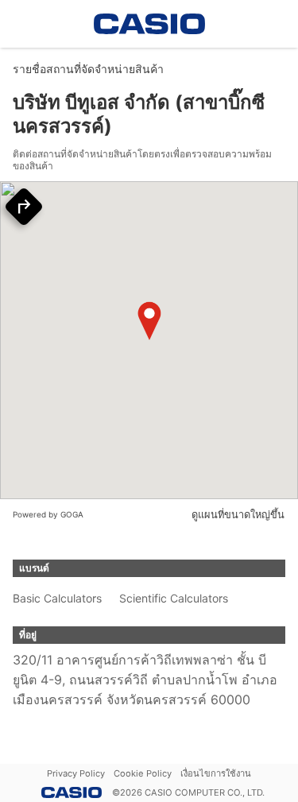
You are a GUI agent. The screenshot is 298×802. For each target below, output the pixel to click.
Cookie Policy (143, 773)
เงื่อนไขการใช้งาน (215, 773)
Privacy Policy (76, 773)
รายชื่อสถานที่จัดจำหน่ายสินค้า (88, 69)
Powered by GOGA (48, 514)
